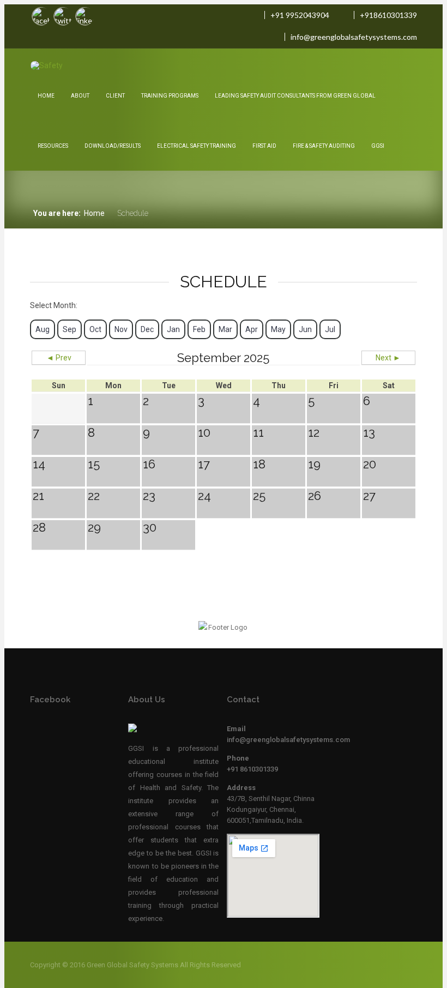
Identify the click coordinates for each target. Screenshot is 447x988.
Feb (199, 329)
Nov (121, 329)
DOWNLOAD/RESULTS (112, 146)
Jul (330, 329)
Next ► (388, 357)
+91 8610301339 (252, 769)
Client (115, 96)
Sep (69, 329)
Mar (225, 329)
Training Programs (169, 96)
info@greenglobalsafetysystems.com (354, 37)
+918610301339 (388, 15)
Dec (147, 329)
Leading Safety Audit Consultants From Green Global (295, 96)
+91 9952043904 (299, 15)
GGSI (377, 146)
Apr (251, 329)
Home (46, 96)
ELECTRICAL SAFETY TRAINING (196, 146)
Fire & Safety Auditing (324, 146)
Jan (173, 329)
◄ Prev (58, 357)
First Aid (264, 146)
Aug (42, 329)
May (278, 329)
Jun (305, 329)
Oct (95, 329)
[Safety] (60, 65)
